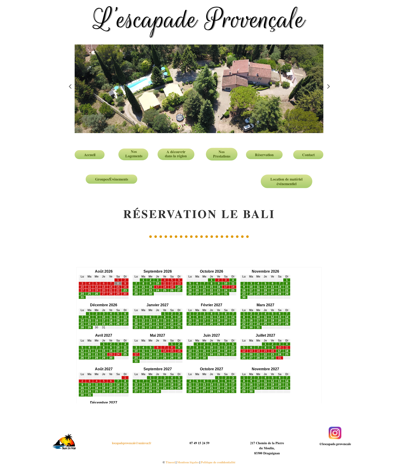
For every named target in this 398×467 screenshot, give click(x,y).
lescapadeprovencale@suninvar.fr (131, 443)
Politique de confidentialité (218, 462)
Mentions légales (188, 462)
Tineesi (170, 462)
